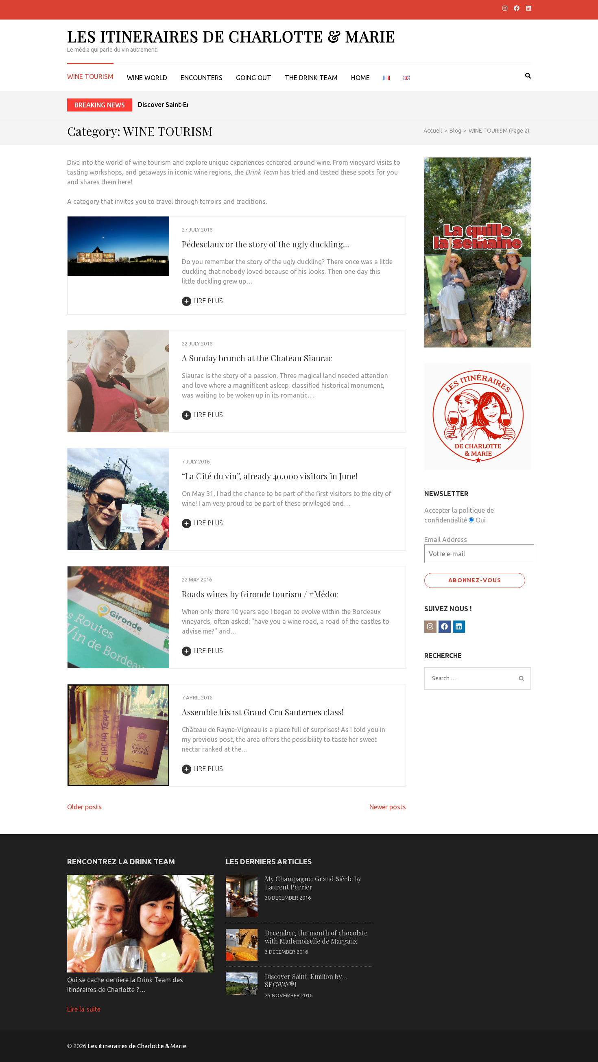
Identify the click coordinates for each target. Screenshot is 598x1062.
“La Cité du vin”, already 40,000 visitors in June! (270, 475)
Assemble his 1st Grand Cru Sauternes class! (263, 711)
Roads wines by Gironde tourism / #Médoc (260, 593)
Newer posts (387, 807)
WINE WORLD (147, 77)
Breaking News (99, 105)
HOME (360, 77)
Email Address (445, 539)
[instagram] (504, 8)
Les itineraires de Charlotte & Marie (231, 36)
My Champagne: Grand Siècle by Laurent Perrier (313, 882)
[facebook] (516, 8)
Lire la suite (83, 1009)
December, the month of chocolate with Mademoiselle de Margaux (316, 937)
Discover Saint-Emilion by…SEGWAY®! (196, 104)
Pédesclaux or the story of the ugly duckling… (265, 243)
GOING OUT (253, 77)
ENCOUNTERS (202, 77)
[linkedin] (528, 8)
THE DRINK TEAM (311, 77)
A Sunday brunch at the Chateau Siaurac (257, 357)
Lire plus (208, 300)
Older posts (84, 807)
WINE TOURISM (90, 76)
